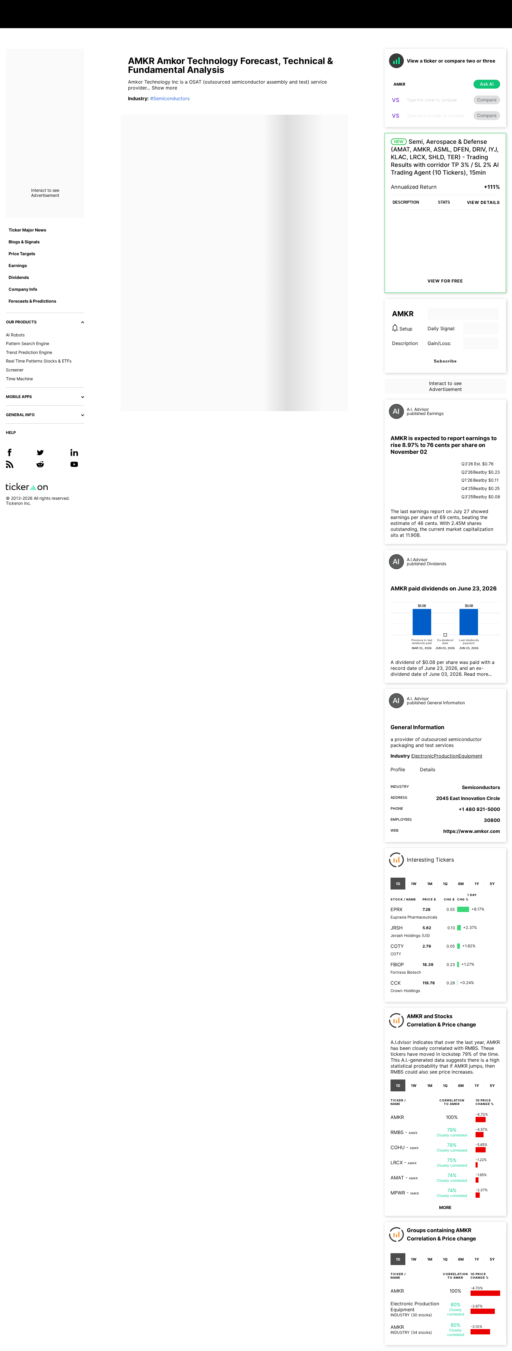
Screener (14, 369)
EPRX (396, 909)
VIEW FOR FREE (445, 280)
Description (405, 343)
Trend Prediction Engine (29, 352)
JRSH (397, 928)
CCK (396, 983)
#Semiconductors (170, 98)
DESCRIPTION (406, 202)
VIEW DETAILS (483, 202)
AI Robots (15, 334)
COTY (397, 946)
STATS (444, 202)
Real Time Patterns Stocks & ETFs (38, 360)
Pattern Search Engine (27, 343)
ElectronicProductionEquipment (446, 756)
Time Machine (19, 378)
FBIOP (397, 964)
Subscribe (445, 361)
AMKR (397, 1117)
